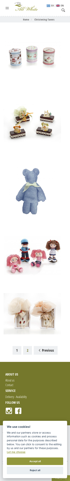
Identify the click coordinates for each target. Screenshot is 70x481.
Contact (9, 385)
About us (10, 380)
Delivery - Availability (16, 397)
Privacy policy (60, 478)
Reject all (35, 470)
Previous (48, 350)
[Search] (64, 10)
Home (26, 19)
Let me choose (16, 452)
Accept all (35, 461)
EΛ (52, 5)
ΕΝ (62, 5)
